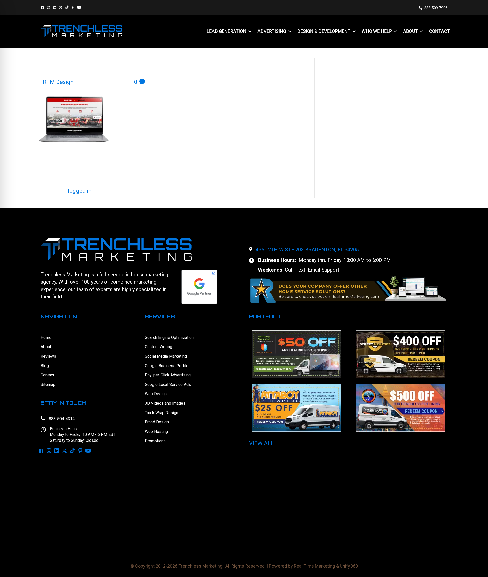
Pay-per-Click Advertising (168, 375)
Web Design (156, 393)
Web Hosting (156, 431)
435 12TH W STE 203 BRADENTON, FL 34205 (307, 250)
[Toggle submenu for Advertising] (290, 31)
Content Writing (158, 346)
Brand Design (157, 422)
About (46, 346)
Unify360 (349, 566)
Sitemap (48, 384)
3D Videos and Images (165, 403)
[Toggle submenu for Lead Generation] (250, 31)
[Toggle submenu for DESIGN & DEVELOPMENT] (354, 31)
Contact (47, 375)
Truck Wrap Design (161, 412)
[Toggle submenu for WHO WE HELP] (395, 31)
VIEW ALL (261, 443)
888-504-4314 (62, 418)
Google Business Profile (166, 365)
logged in (80, 191)
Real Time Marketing (314, 566)
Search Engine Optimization (169, 337)
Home (46, 337)
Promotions (155, 440)
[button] (42, 7)
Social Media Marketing (166, 356)
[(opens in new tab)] (348, 289)
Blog (45, 365)
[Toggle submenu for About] (421, 31)
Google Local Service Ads (168, 384)
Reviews (48, 356)
